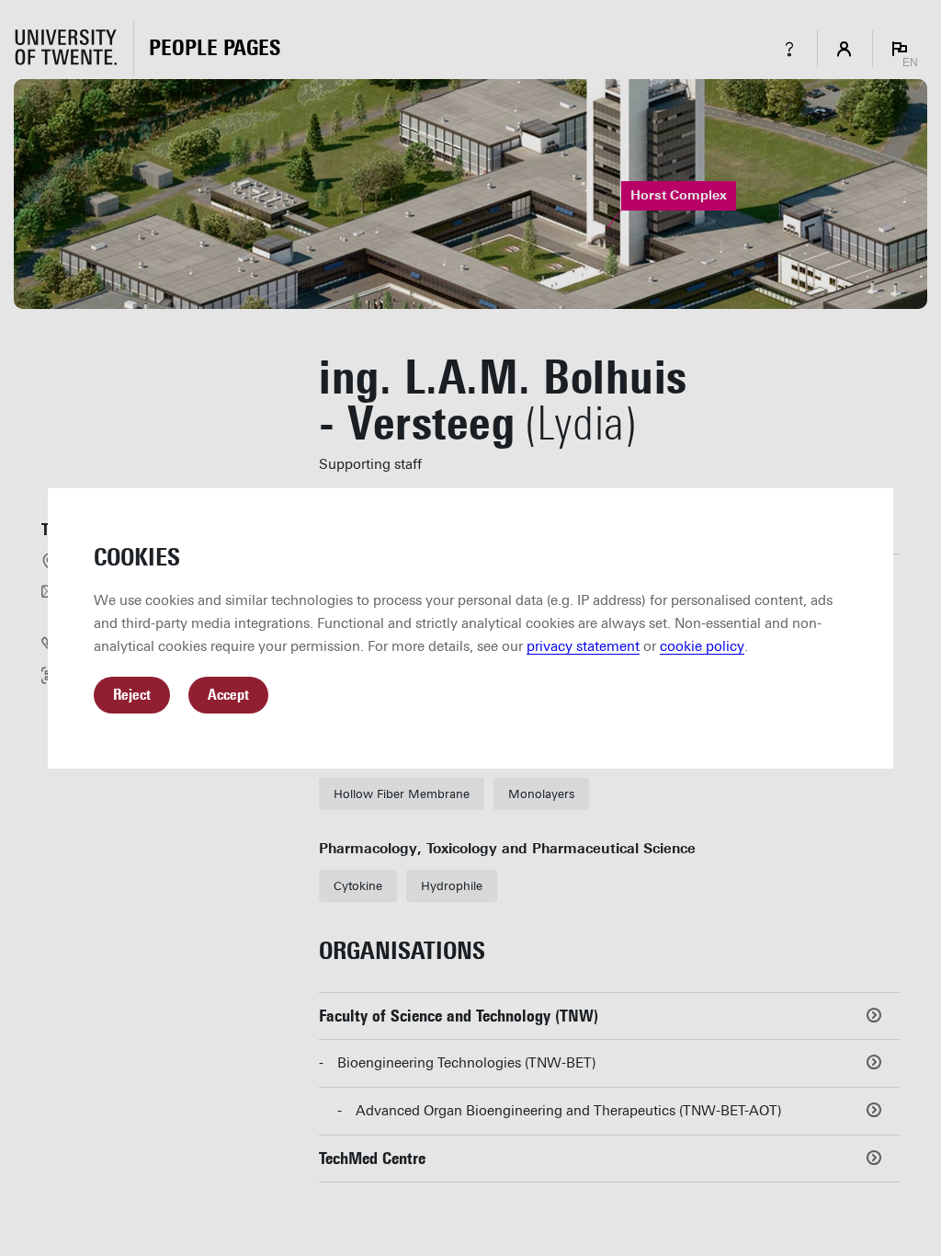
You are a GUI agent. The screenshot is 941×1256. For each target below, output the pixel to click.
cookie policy (702, 646)
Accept (228, 694)
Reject (132, 694)
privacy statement (583, 646)
